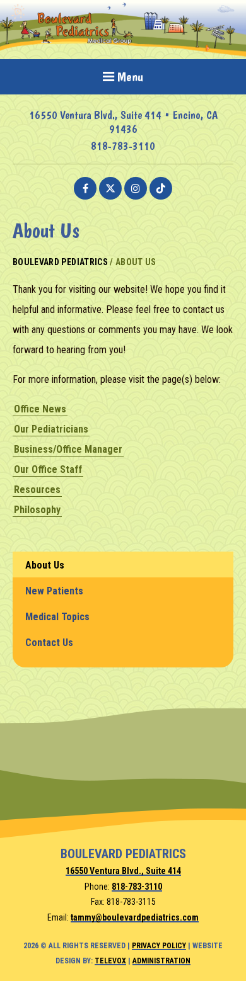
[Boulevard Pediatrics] (123, 53)
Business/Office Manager (68, 449)
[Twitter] (110, 188)
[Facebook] (85, 188)
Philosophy (37, 510)
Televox (110, 960)
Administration (161, 960)
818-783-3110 (123, 145)
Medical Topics (57, 617)
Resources (37, 490)
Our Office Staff (48, 469)
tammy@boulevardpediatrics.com (135, 917)
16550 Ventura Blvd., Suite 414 (123, 871)
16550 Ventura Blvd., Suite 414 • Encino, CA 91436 (123, 122)
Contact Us (49, 643)
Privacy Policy (159, 945)
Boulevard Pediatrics (60, 262)
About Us (44, 565)
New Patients (54, 591)
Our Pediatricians (51, 429)
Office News (40, 409)
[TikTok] (160, 188)
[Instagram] (135, 188)
